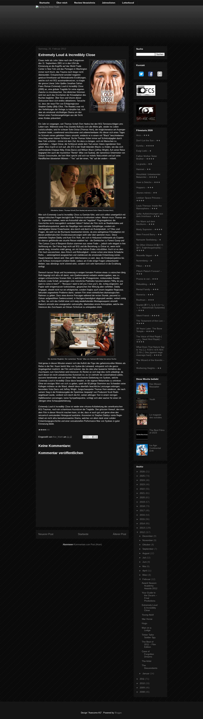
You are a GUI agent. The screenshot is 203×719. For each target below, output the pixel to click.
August (146, 553)
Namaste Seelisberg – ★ (148, 239)
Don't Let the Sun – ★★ (148, 140)
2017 (142, 510)
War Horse (147, 619)
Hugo (144, 623)
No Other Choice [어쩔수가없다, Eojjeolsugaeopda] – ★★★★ (149, 248)
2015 (142, 519)
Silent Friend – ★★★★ (148, 315)
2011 (142, 679)
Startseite (44, 2)
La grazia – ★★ (144, 164)
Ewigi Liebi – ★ (143, 151)
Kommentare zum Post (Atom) (88, 544)
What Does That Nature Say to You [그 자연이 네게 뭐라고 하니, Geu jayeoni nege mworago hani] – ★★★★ (150, 351)
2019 (142, 502)
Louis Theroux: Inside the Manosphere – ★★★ (149, 207)
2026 (142, 471)
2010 (142, 683)
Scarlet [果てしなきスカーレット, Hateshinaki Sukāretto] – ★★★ (150, 308)
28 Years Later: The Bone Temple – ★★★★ (149, 330)
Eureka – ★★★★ (145, 145)
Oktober (146, 544)
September (148, 549)
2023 (142, 484)
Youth (152, 399)
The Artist (146, 661)
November (148, 540)
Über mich (61, 2)
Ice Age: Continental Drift (155, 448)
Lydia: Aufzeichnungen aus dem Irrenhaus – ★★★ (149, 215)
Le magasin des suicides (155, 416)
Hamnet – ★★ (143, 169)
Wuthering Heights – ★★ (148, 368)
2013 (142, 527)
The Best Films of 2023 (156, 431)
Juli (144, 557)
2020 (142, 497)
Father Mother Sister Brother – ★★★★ (146, 157)
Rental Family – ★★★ (147, 289)
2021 (142, 493)
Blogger (118, 713)
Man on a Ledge (146, 629)
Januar (146, 673)
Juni (144, 562)
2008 (142, 692)
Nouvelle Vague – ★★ (147, 255)
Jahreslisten (108, 2)
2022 (142, 489)
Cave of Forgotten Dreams (148, 654)
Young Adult (148, 614)
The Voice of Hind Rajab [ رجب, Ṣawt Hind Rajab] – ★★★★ (149, 339)
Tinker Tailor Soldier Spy (149, 636)
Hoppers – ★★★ (145, 187)
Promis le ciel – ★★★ (147, 279)
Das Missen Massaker (155, 385)
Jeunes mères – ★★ (146, 192)
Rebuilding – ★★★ (146, 284)
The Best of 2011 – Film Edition (149, 644)
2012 (142, 532)
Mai (144, 566)
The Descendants (149, 666)
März (145, 575)
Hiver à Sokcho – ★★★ (148, 182)
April (144, 570)
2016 (142, 515)
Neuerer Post (45, 534)
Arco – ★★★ (143, 135)
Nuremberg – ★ (144, 260)
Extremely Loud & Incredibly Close (149, 608)
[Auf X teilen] (90, 437)
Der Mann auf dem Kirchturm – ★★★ (145, 222)
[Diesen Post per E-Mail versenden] (84, 437)
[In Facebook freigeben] (93, 437)
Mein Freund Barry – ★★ (149, 234)
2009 (142, 687)
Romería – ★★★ (145, 294)
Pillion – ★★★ (143, 266)
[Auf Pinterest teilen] (96, 437)
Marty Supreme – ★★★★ (149, 229)
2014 (142, 523)
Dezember (148, 536)
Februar (146, 579)
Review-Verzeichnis (84, 2)
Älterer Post (119, 534)
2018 (142, 506)
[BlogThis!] (87, 437)
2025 (142, 476)
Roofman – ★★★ (145, 300)
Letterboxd (128, 2)
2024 (142, 480)
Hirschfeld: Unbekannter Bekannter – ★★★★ (148, 175)
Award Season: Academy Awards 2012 (149, 586)
